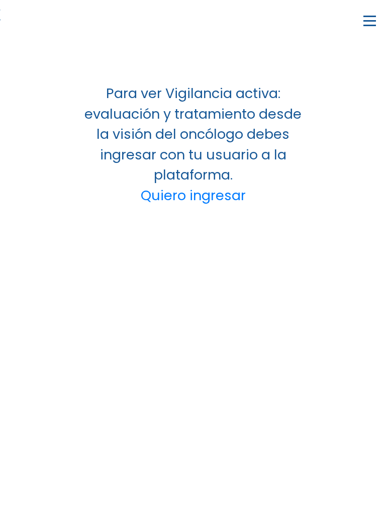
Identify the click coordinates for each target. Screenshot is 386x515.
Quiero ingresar (193, 195)
